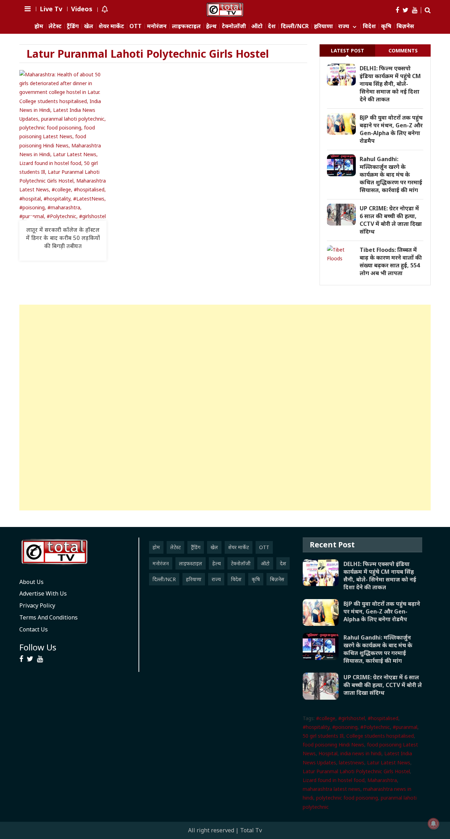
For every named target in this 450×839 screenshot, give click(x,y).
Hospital (328, 753)
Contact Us (33, 629)
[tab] (347, 50)
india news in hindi (360, 753)
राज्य (343, 26)
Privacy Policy (37, 605)
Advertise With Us (43, 593)
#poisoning (345, 727)
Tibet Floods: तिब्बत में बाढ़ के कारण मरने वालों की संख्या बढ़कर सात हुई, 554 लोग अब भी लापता (391, 261)
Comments (403, 50)
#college (325, 718)
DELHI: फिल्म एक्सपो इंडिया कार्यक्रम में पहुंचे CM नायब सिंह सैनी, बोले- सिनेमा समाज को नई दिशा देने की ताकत (390, 83)
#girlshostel (351, 718)
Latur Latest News (388, 762)
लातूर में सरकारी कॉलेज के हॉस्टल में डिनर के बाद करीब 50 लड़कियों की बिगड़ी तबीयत (63, 238)
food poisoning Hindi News (333, 744)
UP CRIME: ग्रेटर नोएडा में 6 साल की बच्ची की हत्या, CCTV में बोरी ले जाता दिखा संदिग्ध (391, 219)
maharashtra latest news (331, 789)
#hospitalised (383, 718)
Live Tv (51, 9)
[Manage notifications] (433, 823)
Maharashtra (382, 780)
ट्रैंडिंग (73, 26)
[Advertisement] (225, 407)
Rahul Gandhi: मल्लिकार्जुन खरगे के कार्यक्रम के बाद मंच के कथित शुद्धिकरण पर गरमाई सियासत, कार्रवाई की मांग (391, 174)
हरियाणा (323, 26)
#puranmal (405, 727)
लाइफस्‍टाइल (186, 26)
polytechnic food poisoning (347, 797)
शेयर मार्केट (111, 26)
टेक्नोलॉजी (234, 26)
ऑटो (257, 26)
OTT (135, 26)
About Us (31, 582)
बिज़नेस (405, 26)
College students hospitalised (380, 735)
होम (38, 26)
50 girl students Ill (323, 735)
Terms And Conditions (48, 617)
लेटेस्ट (55, 26)
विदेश (369, 26)
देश (272, 26)
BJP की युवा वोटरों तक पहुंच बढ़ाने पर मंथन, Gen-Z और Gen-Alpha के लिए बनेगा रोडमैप (391, 129)
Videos (81, 9)
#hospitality (316, 727)
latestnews (351, 762)
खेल (88, 26)
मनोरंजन (157, 26)
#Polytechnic (375, 727)
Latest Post (347, 50)
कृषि (386, 26)
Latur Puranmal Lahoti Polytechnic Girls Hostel (356, 771)
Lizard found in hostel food (334, 780)
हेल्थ (211, 26)
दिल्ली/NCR (295, 26)
